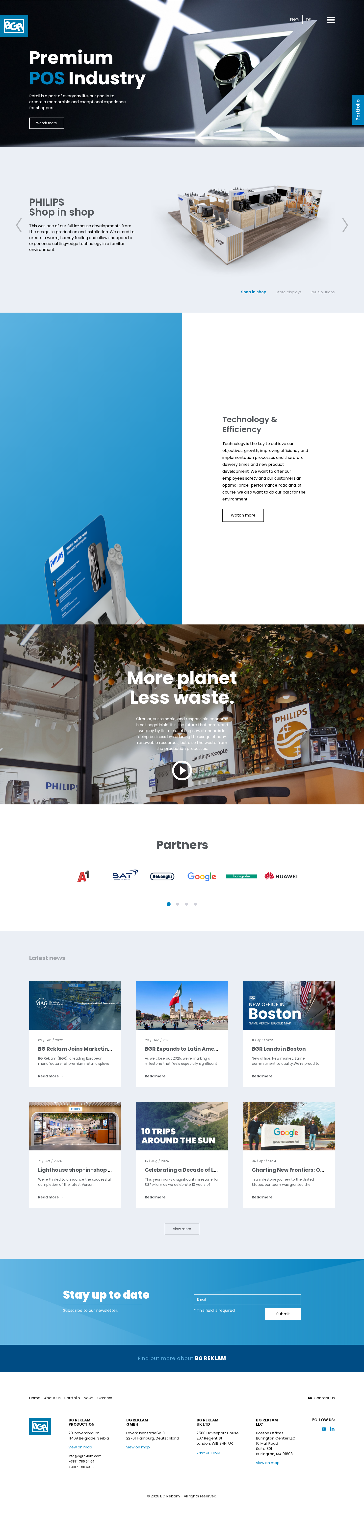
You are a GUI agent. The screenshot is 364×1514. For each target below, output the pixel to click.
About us (52, 1397)
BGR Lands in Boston (279, 1048)
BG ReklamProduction (82, 1422)
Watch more (46, 123)
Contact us (324, 1398)
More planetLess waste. (182, 687)
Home (34, 1397)
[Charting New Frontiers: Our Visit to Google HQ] (289, 1126)
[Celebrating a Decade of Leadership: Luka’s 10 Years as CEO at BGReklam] (182, 1126)
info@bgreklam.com (85, 1456)
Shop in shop (253, 292)
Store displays (289, 292)
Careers (104, 1397)
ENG (294, 20)
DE (308, 20)
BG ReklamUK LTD (207, 1422)
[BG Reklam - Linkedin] (332, 1428)
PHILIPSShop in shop (61, 207)
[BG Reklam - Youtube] (323, 1428)
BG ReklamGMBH (137, 1422)
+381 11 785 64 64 (81, 1461)
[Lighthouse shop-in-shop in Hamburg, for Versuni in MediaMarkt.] (75, 1126)
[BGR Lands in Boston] (289, 1005)
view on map (80, 1447)
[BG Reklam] (14, 26)
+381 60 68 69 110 (82, 1467)
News (89, 1397)
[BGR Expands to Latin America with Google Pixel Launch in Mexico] (182, 1005)
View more (182, 1228)
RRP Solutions (323, 292)
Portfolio (357, 110)
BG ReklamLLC (267, 1422)
